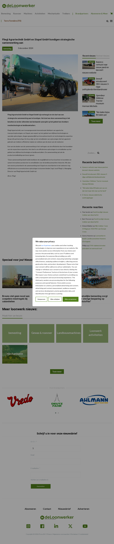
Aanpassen (41, 299)
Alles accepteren (70, 299)
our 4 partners (46, 245)
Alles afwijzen (55, 299)
